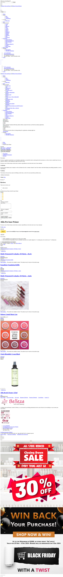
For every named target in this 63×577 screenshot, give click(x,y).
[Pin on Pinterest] (2, 246)
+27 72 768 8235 (7, 52)
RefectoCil (7, 37)
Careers (6, 17)
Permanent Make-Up (9, 44)
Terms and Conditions (11, 434)
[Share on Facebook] (0, 246)
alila (17, 243)
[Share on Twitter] (1, 246)
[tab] (33, 153)
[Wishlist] (0, 8)
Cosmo (6, 28)
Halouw (7, 29)
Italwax (6, 30)
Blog (6, 16)
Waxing (6, 45)
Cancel (10, 217)
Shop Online (3, 397)
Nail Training (8, 49)
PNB (6, 36)
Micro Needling (8, 41)
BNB (6, 27)
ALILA (4, 143)
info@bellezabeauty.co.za (9, 54)
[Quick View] (1, 250)
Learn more (36, 231)
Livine (6, 24)
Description (5, 153)
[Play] (5, 150)
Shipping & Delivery (24, 397)
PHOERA (7, 35)
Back (2, 11)
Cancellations (41, 397)
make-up (20, 243)
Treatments (5, 38)
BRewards (7, 20)
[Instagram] (1, 59)
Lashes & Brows (8, 39)
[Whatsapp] (2, 59)
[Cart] (0, 9)
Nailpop (7, 34)
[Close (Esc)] (1, 437)
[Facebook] (0, 59)
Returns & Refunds (33, 397)
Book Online (7, 46)
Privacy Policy (3, 434)
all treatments (5, 131)
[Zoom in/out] (3, 437)
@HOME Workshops (9, 50)
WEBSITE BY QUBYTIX (22, 434)
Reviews (4, 155)
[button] (3, 251)
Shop (4, 21)
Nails (6, 43)
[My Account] (0, 61)
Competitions (8, 18)
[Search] (0, 7)
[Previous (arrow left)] (1, 438)
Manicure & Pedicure (9, 40)
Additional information (7, 154)
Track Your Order (10, 397)
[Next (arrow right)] (3, 438)
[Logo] (11, 6)
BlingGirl (7, 26)
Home (4, 14)
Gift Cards (17, 397)
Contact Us (47, 397)
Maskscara (7, 31)
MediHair (7, 33)
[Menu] (1, 5)
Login (4, 57)
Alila (6, 25)
